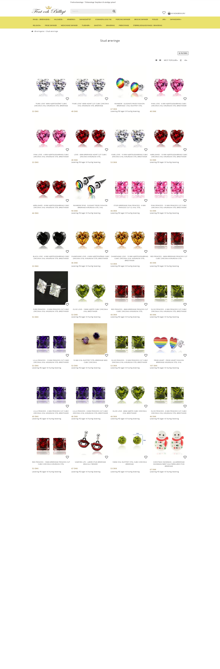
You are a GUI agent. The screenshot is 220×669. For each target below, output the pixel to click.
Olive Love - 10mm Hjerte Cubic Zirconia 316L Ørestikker (90, 310)
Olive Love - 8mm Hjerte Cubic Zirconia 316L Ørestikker (130, 412)
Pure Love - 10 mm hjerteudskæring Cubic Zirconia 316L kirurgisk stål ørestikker (129, 156)
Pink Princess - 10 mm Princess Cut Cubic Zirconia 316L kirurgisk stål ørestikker (169, 206)
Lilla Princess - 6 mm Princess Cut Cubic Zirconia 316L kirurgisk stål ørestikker (51, 412)
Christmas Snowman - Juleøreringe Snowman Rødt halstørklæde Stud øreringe (169, 464)
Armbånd (71, 19)
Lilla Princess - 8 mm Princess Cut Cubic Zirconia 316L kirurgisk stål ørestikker (90, 412)
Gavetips (97, 25)
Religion (36, 25)
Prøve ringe (124, 25)
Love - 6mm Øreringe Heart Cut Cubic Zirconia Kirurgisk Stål (90, 156)
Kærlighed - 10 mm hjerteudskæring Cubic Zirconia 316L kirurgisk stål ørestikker (168, 156)
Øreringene (44, 19)
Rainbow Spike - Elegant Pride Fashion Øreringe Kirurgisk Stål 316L (90, 206)
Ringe (35, 19)
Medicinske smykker (69, 25)
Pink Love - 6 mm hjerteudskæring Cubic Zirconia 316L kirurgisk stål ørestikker (168, 105)
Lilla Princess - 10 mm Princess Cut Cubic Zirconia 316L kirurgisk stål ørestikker (51, 361)
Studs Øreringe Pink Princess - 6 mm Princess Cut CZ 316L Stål (130, 206)
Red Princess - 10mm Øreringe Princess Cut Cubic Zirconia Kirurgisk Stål (51, 463)
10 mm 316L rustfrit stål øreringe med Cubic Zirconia (90, 361)
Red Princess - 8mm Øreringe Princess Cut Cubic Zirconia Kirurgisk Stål (129, 310)
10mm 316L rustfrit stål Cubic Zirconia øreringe (129, 463)
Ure (163, 19)
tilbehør (85, 25)
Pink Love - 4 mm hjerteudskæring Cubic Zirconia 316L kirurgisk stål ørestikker (51, 156)
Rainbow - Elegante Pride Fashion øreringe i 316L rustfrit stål (130, 105)
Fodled (155, 19)
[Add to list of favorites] (51, 82)
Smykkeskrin (175, 19)
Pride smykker (51, 25)
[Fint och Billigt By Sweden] (49, 10)
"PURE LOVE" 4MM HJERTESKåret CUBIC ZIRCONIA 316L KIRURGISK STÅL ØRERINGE (51, 105)
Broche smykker (141, 19)
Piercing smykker (123, 19)
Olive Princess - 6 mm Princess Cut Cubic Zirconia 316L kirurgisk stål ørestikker (169, 310)
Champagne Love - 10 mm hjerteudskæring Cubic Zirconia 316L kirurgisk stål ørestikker (129, 258)
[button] (164, 12)
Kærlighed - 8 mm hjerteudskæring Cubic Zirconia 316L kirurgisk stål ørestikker (51, 206)
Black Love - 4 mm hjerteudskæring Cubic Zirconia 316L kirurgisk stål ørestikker (51, 257)
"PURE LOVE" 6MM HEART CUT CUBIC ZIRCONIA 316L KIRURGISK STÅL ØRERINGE (90, 105)
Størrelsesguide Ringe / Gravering (147, 25)
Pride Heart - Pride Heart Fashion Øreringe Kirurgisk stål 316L (169, 361)
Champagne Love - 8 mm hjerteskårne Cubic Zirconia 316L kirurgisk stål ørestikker (90, 257)
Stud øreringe (52, 31)
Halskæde (58, 19)
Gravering (110, 25)
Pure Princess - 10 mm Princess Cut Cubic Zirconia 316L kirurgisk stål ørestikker (51, 310)
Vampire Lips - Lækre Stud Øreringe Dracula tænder (90, 463)
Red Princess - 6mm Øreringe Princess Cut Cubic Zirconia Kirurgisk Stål (168, 257)
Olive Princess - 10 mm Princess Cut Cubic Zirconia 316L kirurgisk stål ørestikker (129, 361)
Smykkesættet (85, 19)
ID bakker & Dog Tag (103, 19)
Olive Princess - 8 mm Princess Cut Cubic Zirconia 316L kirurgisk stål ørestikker (169, 412)
